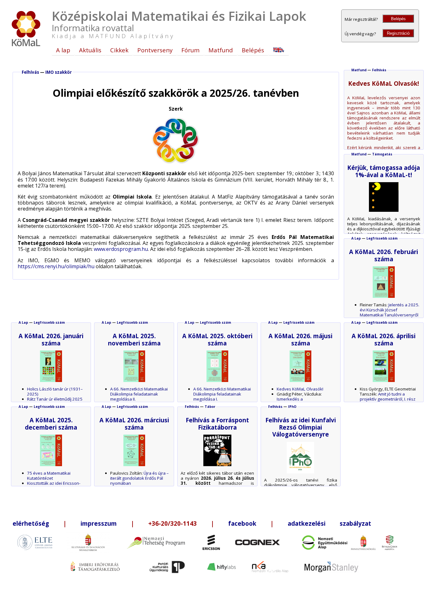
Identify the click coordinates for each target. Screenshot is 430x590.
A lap (63, 50)
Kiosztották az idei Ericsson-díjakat (53, 485)
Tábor (210, 406)
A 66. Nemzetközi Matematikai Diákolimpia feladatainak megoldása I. (222, 394)
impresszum (99, 523)
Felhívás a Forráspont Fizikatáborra (217, 423)
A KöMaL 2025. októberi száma (217, 339)
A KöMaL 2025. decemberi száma (51, 423)
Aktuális (90, 50)
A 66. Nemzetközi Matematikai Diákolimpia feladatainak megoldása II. (139, 394)
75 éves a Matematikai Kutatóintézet (49, 475)
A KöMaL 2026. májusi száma (300, 339)
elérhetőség (31, 523)
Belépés (398, 18)
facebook (242, 523)
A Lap (356, 238)
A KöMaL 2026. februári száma (383, 255)
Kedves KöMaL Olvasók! (300, 389)
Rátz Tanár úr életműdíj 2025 (54, 399)
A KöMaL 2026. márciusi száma (134, 423)
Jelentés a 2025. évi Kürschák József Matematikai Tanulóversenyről (389, 310)
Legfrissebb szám (382, 238)
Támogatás (382, 154)
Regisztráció (398, 33)
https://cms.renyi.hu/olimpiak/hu (56, 266)
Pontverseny (155, 50)
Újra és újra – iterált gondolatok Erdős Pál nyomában (139, 478)
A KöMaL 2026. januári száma (51, 339)
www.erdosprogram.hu (121, 249)
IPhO (292, 406)
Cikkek (119, 50)
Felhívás (30, 72)
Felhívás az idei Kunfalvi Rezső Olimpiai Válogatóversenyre (300, 427)
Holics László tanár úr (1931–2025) (55, 391)
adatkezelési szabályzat (329, 523)
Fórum (190, 50)
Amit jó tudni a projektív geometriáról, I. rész (388, 396)
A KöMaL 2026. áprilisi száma (384, 339)
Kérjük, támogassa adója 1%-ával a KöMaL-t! (383, 171)
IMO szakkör (58, 72)
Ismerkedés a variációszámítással (296, 401)
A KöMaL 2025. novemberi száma (134, 339)
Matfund (220, 50)
